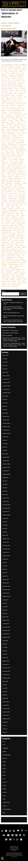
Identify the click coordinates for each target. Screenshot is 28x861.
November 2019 (6, 630)
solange (18, 242)
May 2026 (5, 365)
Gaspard (7, 140)
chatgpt (16, 102)
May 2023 (5, 487)
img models (18, 157)
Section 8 (4, 235)
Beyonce (4, 86)
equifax (18, 127)
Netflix (16, 196)
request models (15, 222)
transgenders (22, 262)
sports (21, 244)
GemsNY (4, 142)
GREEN (4, 761)
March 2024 (5, 453)
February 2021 (6, 579)
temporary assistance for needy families (11, 250)
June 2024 (5, 443)
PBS (23, 208)
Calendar (7, 855)
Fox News (9, 139)
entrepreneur (5, 127)
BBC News (4, 83)
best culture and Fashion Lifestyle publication (12, 85)
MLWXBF (10, 335)
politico (17, 213)
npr (16, 205)
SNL (9, 240)
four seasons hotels (6, 137)
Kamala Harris (16, 168)
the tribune (18, 255)
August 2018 (5, 681)
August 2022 (5, 518)
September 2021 (6, 555)
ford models (14, 135)
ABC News (10, 69)
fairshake (4, 132)
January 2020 (6, 623)
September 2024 (6, 433)
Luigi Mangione (18, 178)
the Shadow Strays (9, 255)
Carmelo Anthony (6, 100)
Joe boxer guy (18, 166)
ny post (21, 205)
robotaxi (20, 225)
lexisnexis (4, 176)
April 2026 (5, 369)
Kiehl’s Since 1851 (12, 171)
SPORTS (5, 792)
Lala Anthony (22, 173)
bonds (15, 91)
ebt (7, 125)
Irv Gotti (16, 161)
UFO (3, 267)
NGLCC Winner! (14, 333)
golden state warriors (6, 147)
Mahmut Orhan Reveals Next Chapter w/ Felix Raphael (13, 316)
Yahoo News (13, 282)
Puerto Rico (14, 217)
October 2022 (6, 511)
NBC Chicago (22, 195)
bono (20, 91)
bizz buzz (22, 88)
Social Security (5, 242)
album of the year (13, 71)
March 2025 (5, 413)
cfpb (18, 100)
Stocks (3, 247)
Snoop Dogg (14, 240)
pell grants (4, 210)
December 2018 (6, 667)
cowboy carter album (18, 113)
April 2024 (5, 450)
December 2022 (6, 504)
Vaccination (9, 272)
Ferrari (18, 132)
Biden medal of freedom (7, 88)
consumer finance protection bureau (16, 110)
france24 (15, 139)
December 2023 (6, 464)
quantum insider (15, 218)
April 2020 (5, 613)
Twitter (10, 265)
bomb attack (5, 91)
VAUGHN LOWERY (14, 286)
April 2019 (5, 654)
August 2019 (5, 640)
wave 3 (13, 277)
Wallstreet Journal (6, 277)
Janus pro (4, 164)
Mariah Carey (9, 183)
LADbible (8, 173)
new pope (4, 198)
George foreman (20, 142)
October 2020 (6, 593)
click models (20, 105)
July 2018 (5, 684)
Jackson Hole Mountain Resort (17, 162)
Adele (6, 71)
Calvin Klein (8, 98)
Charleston (4, 102)
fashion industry (11, 132)
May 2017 (5, 732)
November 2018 (6, 671)
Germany (4, 144)
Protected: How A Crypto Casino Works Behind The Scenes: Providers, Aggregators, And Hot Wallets (13, 308)
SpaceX (16, 244)
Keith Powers (5, 169)
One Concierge (13, 330)
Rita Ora (13, 223)
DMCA (13, 855)
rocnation (23, 227)
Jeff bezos (14, 164)
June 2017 (5, 729)
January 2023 (6, 501)
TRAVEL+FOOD (6, 802)
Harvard (8, 152)
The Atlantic (9, 252)
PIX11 (21, 211)
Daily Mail (17, 115)
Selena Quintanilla (21, 235)
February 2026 (6, 375)
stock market (11, 245)
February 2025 (6, 416)
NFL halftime (4, 201)
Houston (13, 154)
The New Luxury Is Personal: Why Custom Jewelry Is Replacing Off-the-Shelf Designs (13, 320)
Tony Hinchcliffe (5, 260)
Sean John (19, 233)
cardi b (20, 98)
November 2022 (6, 508)
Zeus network (16, 284)
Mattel (11, 184)
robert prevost (5, 225)
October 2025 (6, 389)
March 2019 (5, 657)
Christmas (18, 103)
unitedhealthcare (5, 269)
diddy (19, 122)
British (12, 95)
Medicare (15, 186)
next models (21, 200)
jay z (9, 164)
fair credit (22, 130)
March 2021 (5, 576)
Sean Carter (4, 233)
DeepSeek (4, 118)
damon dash (19, 117)
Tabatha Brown (14, 249)
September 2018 (6, 678)
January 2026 (6, 379)
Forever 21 (21, 135)
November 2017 (6, 712)
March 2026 (5, 372)
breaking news (21, 93)
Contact (15, 856)
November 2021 (6, 549)
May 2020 (5, 610)
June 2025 (5, 403)
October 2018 (6, 674)
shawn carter (5, 238)
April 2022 (5, 532)
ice (9, 157)
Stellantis (4, 245)
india (10, 159)
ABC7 (16, 69)
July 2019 (5, 644)
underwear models (13, 267)
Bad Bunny (18, 80)
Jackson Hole (5, 162)
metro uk (21, 186)
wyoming (4, 282)
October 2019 (6, 633)
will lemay (12, 279)
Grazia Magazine (19, 151)
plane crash (11, 213)
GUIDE (4, 765)
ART (4, 741)
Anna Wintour (5, 76)
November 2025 (6, 386)
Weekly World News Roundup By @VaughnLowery (10, 26)
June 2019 (5, 647)
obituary (7, 206)
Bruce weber (13, 97)
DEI (9, 118)
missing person (8, 191)
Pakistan (18, 206)
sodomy (12, 242)
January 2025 (6, 420)
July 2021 (5, 562)
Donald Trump (20, 124)
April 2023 (5, 491)
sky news (16, 238)
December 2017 (6, 708)
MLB (15, 191)
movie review (21, 191)
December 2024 (6, 423)
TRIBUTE (5, 806)
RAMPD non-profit (18, 220)
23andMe (18, 66)
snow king (21, 240)
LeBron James (11, 174)
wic (2, 279)
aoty (3, 78)
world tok (14, 281)
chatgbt (10, 102)
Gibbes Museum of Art (13, 144)
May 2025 (5, 406)
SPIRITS (4, 789)
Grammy (7, 151)
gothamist (11, 149)
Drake (3, 125)
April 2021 (5, 572)
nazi (16, 195)
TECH (4, 799)
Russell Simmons (13, 228)
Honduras (18, 152)
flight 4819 (4, 134)
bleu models (4, 90)
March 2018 (5, 698)
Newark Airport (21, 198)
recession (8, 222)
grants (12, 151)
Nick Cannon (12, 201)
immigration (4, 159)
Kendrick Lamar (13, 169)
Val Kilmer (16, 272)
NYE (3, 206)
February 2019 (6, 661)
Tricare (21, 264)
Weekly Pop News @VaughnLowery (11, 312)
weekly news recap (21, 277)
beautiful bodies (12, 83)
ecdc (11, 125)
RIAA (3, 223)
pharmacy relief (5, 211)
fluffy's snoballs (11, 134)
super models (17, 247)
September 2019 (6, 637)
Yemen (3, 284)
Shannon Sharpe (20, 237)
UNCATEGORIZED (7, 809)
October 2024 (6, 430)
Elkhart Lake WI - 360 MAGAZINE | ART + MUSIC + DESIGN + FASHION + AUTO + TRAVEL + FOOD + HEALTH (13, 339)
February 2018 (6, 701)
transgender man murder (12, 262)
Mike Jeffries (11, 189)
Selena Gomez (11, 235)
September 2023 (6, 474)
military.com (18, 189)
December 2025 (6, 382)
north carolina (15, 203)
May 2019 (5, 650)
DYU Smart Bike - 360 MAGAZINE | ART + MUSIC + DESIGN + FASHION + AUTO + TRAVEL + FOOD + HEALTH (13, 345)
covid (9, 113)
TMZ (16, 259)
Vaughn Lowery (15, 274)
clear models (13, 105)
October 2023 (6, 470)
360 (5, 68)
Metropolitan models (6, 188)
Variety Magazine (6, 274)
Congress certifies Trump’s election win (11, 108)
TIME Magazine (9, 259)
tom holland (21, 259)
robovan (4, 227)
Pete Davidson (21, 210)
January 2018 (6, 705)
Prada (17, 215)
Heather (4, 335)
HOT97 (8, 154)
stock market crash (20, 245)
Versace (22, 274)
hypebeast (4, 157)
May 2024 (5, 447)
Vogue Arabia (19, 276)
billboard (16, 88)
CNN (3, 107)
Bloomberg (11, 90)
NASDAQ (4, 195)
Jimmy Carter (10, 166)
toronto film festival (15, 260)
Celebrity (14, 100)
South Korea (9, 244)
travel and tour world (13, 264)
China (3, 103)
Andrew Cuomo (20, 75)
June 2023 (5, 484)
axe (9, 80)
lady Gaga (14, 173)
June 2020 (5, 606)
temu (23, 250)
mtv (6, 193)
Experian (8, 130)
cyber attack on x (10, 115)
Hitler (13, 152)
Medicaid (9, 186)
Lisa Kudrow (16, 176)
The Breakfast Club (18, 252)
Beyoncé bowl (21, 86)
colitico (7, 107)
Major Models (17, 181)
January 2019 (6, 664)
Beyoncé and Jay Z (12, 86)
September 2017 (6, 718)
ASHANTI (21, 78)
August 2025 (5, 396)
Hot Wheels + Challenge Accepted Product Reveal (13, 303)
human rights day (6, 156)
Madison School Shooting (16, 179)
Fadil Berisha (15, 130)
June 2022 (5, 525)
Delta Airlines (15, 118)
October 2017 (6, 715)
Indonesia (15, 159)
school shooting (20, 232)
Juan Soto (8, 168)
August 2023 (5, 477)
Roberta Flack (13, 225)
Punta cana (21, 217)
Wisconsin (18, 279)
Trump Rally (4, 265)
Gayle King (13, 140)
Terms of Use (17, 855)
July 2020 (5, 603)
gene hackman (11, 142)
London (3, 178)
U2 (23, 265)
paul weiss (17, 208)
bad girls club (8, 81)
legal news (18, 174)
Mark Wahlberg (17, 183)
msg (3, 193)
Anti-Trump (20, 76)
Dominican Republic (10, 124)
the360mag (20, 257)
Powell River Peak (10, 215)
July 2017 (5, 725)
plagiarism (4, 213)
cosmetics (4, 113)
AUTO (4, 744)
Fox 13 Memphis (16, 137)
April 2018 (5, 695)
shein (11, 238)
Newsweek (4, 200)
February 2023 (6, 498)
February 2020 (6, 620)
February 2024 (6, 457)
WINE (4, 812)
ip (7, 161)
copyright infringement (14, 112)
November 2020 (6, 589)
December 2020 (6, 586)
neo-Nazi (10, 196)
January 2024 (6, 460)
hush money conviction (16, 156)
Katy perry (23, 168)
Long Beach (10, 178)
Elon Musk (23, 125)
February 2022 (6, 538)
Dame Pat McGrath (9, 117)
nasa (24, 193)
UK (6, 267)
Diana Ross (13, 122)
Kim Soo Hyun (20, 171)
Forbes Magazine (6, 135)
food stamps (20, 134)
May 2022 (5, 528)
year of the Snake (22, 282)
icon (13, 157)
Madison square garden (7, 181)
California (20, 97)
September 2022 (6, 515)
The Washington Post (11, 257)
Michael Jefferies (21, 188)
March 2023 (5, 494)
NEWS (4, 775)
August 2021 (5, 559)
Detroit (16, 120)
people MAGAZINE (12, 210)
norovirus (8, 203)
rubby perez (4, 228)
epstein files (12, 127)
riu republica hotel (20, 223)
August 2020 (5, 600)
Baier (20, 81)
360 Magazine (17, 68)
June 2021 (5, 566)
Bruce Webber (5, 97)
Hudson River (20, 154)
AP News (8, 78)
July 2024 (5, 440)
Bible (10, 855)
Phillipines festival (15, 211)
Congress (19, 107)
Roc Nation (10, 227)
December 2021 (6, 545)
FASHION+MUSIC (7, 755)
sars (14, 232)
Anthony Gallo (13, 76)
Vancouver (22, 272)
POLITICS (5, 782)
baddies (15, 81)
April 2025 (5, 409)
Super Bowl (9, 247)
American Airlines (15, 73)
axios (12, 80)
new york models (12, 198)
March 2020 (5, 617)
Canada (15, 98)
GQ (2, 151)
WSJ (19, 281)
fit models (23, 132)
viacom (12, 276)
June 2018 (5, 688)
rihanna (7, 223)
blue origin (23, 90)
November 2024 (6, 426)
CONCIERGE (16, 64)
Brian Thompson (5, 95)
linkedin (9, 176)
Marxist (6, 184)
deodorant (10, 120)
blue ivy (17, 90)
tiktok (3, 259)
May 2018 (5, 691)
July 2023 (5, 481)
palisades (4, 208)
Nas (20, 193)
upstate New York (10, 271)
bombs (11, 91)
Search (3, 291)
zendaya (9, 284)
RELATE (4, 785)
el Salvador (16, 125)
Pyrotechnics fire (6, 218)
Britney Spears (19, 95)
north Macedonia (10, 205)
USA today (18, 271)
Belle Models (20, 83)
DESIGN (4, 751)
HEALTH (4, 768)
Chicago (21, 102)
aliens (8, 73)
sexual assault (5, 237)
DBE (24, 117)
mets (14, 188)
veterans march (5, 276)
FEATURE (5, 758)
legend (24, 174)
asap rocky (14, 78)
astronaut (4, 80)
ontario (12, 206)
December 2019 (6, 627)
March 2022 (5, 535)
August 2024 (5, 436)
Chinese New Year (10, 103)
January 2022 (6, 542)
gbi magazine (21, 140)
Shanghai (12, 237)
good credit (16, 147)
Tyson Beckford (17, 265)
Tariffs (20, 249)
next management (13, 200)
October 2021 (6, 552)
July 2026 (5, 358)
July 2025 (5, 399)
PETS (4, 778)
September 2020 (6, 596)
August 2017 (5, 722)
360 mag (10, 68)
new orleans (22, 196)
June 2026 (5, 362)
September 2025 (6, 392)
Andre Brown (12, 75)
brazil (14, 93)
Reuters (23, 222)
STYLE (4, 795)
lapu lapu (4, 174)
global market (14, 146)
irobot (10, 161)
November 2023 (6, 467)
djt (22, 122)
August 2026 (5, 355)
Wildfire (6, 279)
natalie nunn (10, 195)
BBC (24, 81)
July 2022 (5, 521)
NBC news (4, 196)
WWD (23, 281)
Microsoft (4, 189)
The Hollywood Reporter (12, 254)
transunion (4, 264)
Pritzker (7, 217)
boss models (9, 93)
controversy (4, 112)
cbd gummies (5, 330)
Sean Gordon (12, 233)
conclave (13, 107)
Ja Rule (21, 161)
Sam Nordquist (16, 230)
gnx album (21, 146)
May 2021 (5, 569)
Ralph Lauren (9, 220)
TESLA (3, 252)
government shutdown (20, 149)
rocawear (16, 227)
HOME (4, 772)
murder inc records (13, 193)
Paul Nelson (10, 208)
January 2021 (6, 583)
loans (22, 176)
